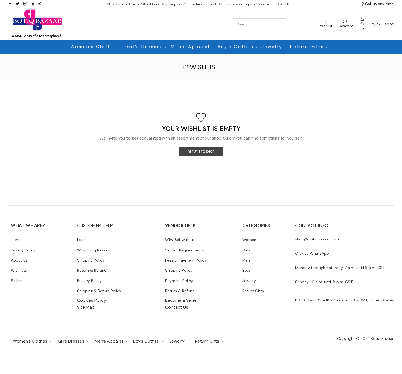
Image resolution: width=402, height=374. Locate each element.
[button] (109, 4)
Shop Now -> (285, 4)
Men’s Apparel (190, 47)
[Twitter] (17, 4)
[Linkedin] (32, 4)
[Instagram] (25, 4)
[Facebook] (10, 4)
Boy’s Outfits (236, 47)
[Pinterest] (40, 4)
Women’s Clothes (94, 47)
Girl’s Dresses (144, 47)
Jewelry (271, 47)
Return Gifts (307, 47)
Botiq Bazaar (382, 338)
